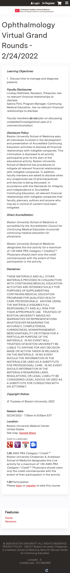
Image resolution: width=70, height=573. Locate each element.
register (31, 485)
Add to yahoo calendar (17, 445)
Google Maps (27, 432)
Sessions (10, 521)
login (19, 485)
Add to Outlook (33, 445)
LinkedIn (33, 559)
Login (36, 3)
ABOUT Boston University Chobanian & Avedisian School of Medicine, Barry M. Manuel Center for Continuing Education (35, 549)
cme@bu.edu (27, 562)
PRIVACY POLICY (12, 546)
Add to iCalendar (25, 444)
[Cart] (59, 5)
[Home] (35, 9)
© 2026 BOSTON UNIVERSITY (20, 543)
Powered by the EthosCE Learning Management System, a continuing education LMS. (56, 570)
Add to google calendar (10, 445)
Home (9, 517)
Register (50, 3)
